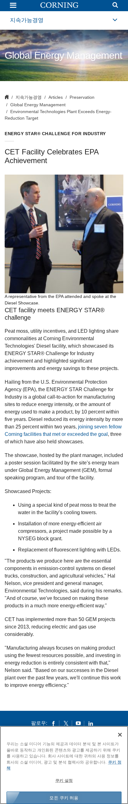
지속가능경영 (26, 20)
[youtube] (78, 723)
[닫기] (120, 735)
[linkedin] (90, 723)
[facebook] (53, 723)
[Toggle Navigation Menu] (13, 6)
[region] (64, 765)
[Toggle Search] (115, 5)
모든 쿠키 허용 (63, 797)
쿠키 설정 (64, 780)
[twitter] (66, 723)
